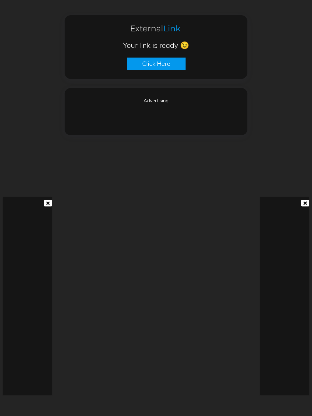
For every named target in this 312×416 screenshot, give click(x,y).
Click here (156, 63)
